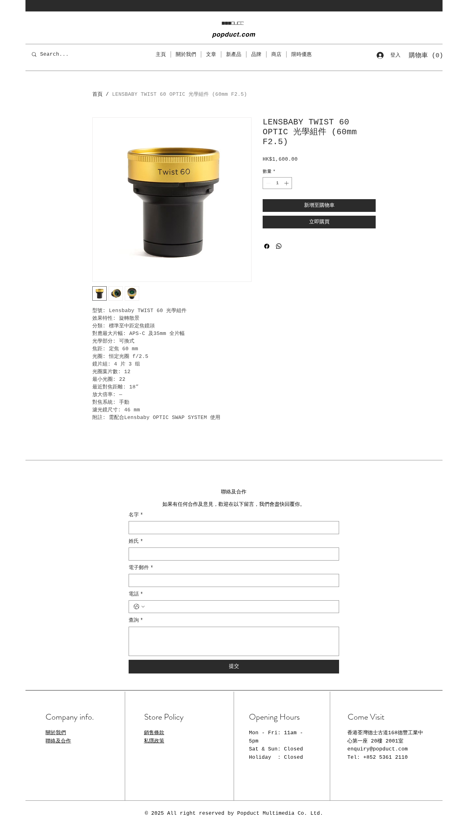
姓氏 (136, 541)
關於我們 (56, 733)
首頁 (97, 94)
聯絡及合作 (58, 741)
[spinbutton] (277, 183)
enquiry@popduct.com (377, 749)
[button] (422, 55)
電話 (136, 594)
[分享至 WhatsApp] (279, 246)
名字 (136, 515)
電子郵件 (141, 568)
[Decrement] (268, 183)
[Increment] (287, 183)
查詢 (136, 620)
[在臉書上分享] (267, 246)
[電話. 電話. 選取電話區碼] (139, 606)
